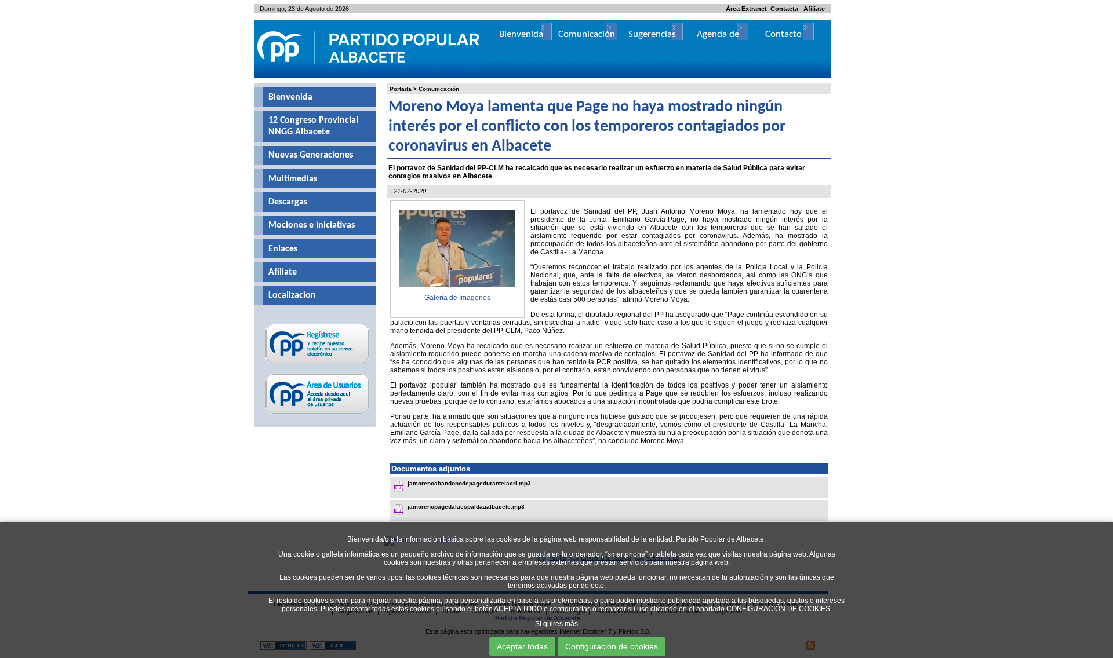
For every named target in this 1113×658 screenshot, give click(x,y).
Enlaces (282, 249)
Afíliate (282, 272)
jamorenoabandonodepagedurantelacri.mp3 (469, 483)
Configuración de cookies (611, 646)
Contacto (783, 34)
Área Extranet (746, 8)
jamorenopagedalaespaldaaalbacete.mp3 (466, 506)
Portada (401, 89)
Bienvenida (290, 97)
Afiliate (814, 8)
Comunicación (439, 89)
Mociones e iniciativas (311, 225)
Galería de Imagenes (457, 298)
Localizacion (292, 295)
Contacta (784, 8)
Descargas (287, 202)
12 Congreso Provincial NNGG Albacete (313, 126)
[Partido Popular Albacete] (369, 75)
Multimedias (292, 179)
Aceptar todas (522, 646)
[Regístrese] (317, 363)
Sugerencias (652, 34)
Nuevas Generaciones (310, 155)
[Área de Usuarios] (317, 413)
